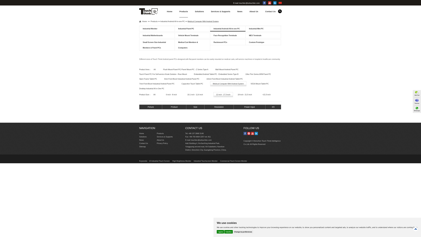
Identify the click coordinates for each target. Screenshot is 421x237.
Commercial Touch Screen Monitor (233, 161)
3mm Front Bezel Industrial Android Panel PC (181, 79)
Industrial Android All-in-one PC (172, 21)
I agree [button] (220, 232)
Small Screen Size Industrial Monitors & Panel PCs (154, 45)
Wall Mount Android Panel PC (226, 69)
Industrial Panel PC (186, 29)
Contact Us (270, 11)
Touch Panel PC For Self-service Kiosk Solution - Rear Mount (163, 74)
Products (183, 11)
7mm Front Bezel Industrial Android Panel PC (157, 84)
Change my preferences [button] (243, 232)
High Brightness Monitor (182, 161)
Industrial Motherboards (153, 35)
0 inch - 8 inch (171, 95)
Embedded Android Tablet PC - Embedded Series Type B (216, 74)
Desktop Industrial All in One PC (151, 89)
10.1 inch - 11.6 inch (195, 95)
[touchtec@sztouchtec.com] (417, 100)
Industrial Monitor (150, 29)
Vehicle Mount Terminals (188, 35)
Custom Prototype (256, 42)
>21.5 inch (266, 95)
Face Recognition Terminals (225, 35)
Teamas (417, 103)
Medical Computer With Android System (203, 21)
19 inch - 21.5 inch (245, 95)
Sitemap (142, 147)
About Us (253, 11)
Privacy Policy (162, 143)
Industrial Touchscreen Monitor (206, 161)
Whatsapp (417, 110)
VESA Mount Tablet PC (260, 84)
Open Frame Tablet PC (148, 79)
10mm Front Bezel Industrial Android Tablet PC (224, 79)
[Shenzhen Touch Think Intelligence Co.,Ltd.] (148, 13)
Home (169, 11)
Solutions (199, 11)
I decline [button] (228, 232)
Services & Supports (220, 11)
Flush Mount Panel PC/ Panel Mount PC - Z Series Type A (185, 69)
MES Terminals (255, 35)
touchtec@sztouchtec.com (249, 3)
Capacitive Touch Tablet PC (192, 84)
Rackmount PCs (220, 42)
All (155, 69)
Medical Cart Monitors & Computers (188, 45)
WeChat (417, 95)
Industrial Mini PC (256, 29)
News (239, 11)
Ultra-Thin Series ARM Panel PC (258, 74)
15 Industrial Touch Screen (159, 161)
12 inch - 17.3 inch (223, 95)
